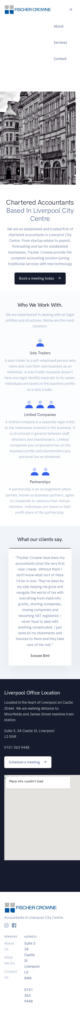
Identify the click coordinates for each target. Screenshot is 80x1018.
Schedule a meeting (25, 762)
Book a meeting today (37, 278)
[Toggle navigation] (71, 9)
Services (60, 42)
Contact (60, 58)
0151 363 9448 (16, 747)
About (60, 26)
